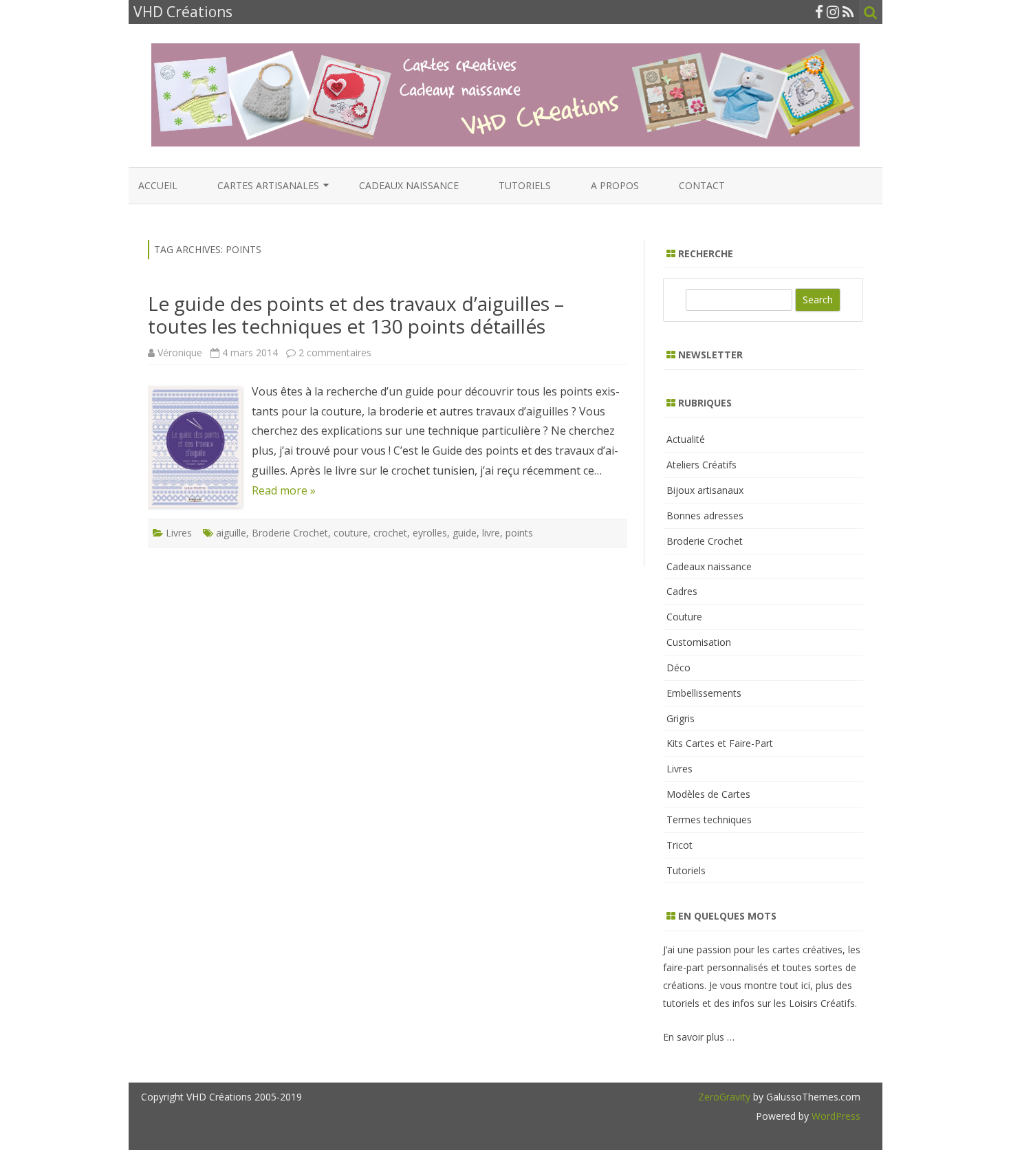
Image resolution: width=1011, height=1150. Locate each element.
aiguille (231, 532)
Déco (678, 667)
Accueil (157, 185)
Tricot (679, 844)
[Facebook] (819, 11)
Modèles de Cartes (708, 794)
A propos (615, 185)
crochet (390, 532)
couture (351, 532)
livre (491, 532)
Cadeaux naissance (409, 185)
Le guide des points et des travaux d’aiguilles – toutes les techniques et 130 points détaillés (356, 315)
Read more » (284, 490)
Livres (179, 532)
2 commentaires (334, 352)
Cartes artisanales (268, 185)
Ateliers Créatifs (701, 464)
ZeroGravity (724, 1096)
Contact (702, 185)
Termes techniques (709, 819)
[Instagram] (833, 11)
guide (465, 532)
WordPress (834, 1115)
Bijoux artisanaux (704, 490)
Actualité (685, 439)
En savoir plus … (699, 1036)
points (519, 532)
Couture (684, 616)
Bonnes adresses (704, 515)
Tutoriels (525, 185)
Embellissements (703, 692)
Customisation (698, 642)
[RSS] (848, 11)
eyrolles (430, 532)
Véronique (179, 352)
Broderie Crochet (290, 532)
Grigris (680, 718)
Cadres (681, 591)
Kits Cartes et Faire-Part (719, 743)
